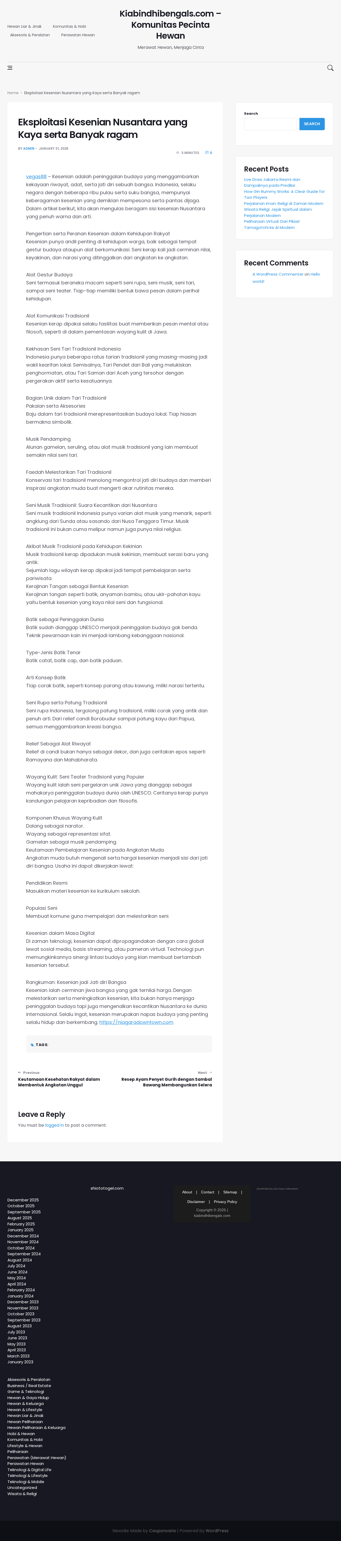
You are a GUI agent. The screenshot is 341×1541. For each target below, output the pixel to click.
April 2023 (16, 1350)
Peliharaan (17, 1451)
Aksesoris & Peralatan (30, 35)
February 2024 (21, 1290)
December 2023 (23, 1302)
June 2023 (17, 1338)
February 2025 (21, 1224)
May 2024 (16, 1278)
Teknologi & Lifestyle (27, 1475)
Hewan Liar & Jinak (24, 26)
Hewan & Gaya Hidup (28, 1397)
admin (28, 148)
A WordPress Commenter (278, 274)
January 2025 (20, 1230)
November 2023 (22, 1308)
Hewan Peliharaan (25, 1421)
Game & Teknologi (25, 1391)
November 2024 (23, 1242)
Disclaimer (196, 1202)
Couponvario (162, 1531)
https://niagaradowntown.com (136, 1022)
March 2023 (18, 1356)
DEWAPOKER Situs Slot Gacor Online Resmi (277, 1188)
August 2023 (19, 1326)
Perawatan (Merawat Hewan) (36, 1457)
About (187, 1192)
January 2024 (20, 1296)
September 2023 (23, 1320)
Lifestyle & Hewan (24, 1445)
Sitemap (230, 1192)
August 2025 (19, 1218)
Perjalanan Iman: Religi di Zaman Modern (283, 203)
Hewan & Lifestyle (24, 1409)
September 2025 (24, 1212)
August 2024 (19, 1260)
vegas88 (36, 176)
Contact (207, 1192)
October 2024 (21, 1248)
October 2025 (21, 1206)
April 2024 (16, 1284)
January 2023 (20, 1362)
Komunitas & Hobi (69, 26)
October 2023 (20, 1314)
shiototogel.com (107, 1188)
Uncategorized (22, 1487)
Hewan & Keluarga (25, 1403)
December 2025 (23, 1200)
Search (251, 113)
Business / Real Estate (29, 1385)
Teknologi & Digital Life (29, 1469)
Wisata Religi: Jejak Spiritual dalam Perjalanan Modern (278, 212)
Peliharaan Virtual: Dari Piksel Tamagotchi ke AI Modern (271, 224)
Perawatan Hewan (78, 35)
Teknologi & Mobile (25, 1481)
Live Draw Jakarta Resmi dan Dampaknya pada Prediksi (272, 182)
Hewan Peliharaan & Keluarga (36, 1427)
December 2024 (23, 1236)
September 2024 (24, 1254)
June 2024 (17, 1272)
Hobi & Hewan (21, 1433)
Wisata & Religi (22, 1493)
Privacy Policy (225, 1202)
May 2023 (16, 1344)
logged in (54, 1125)
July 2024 (16, 1266)
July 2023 (16, 1332)
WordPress (217, 1531)
